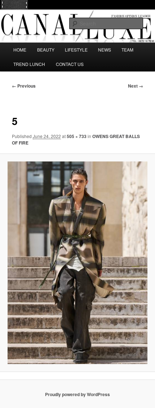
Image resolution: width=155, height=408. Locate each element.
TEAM (127, 49)
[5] (77, 262)
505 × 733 (77, 136)
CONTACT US (70, 64)
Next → (135, 86)
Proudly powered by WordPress (77, 394)
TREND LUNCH (29, 64)
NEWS (104, 49)
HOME (19, 49)
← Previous (24, 86)
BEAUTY (45, 49)
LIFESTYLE (76, 49)
